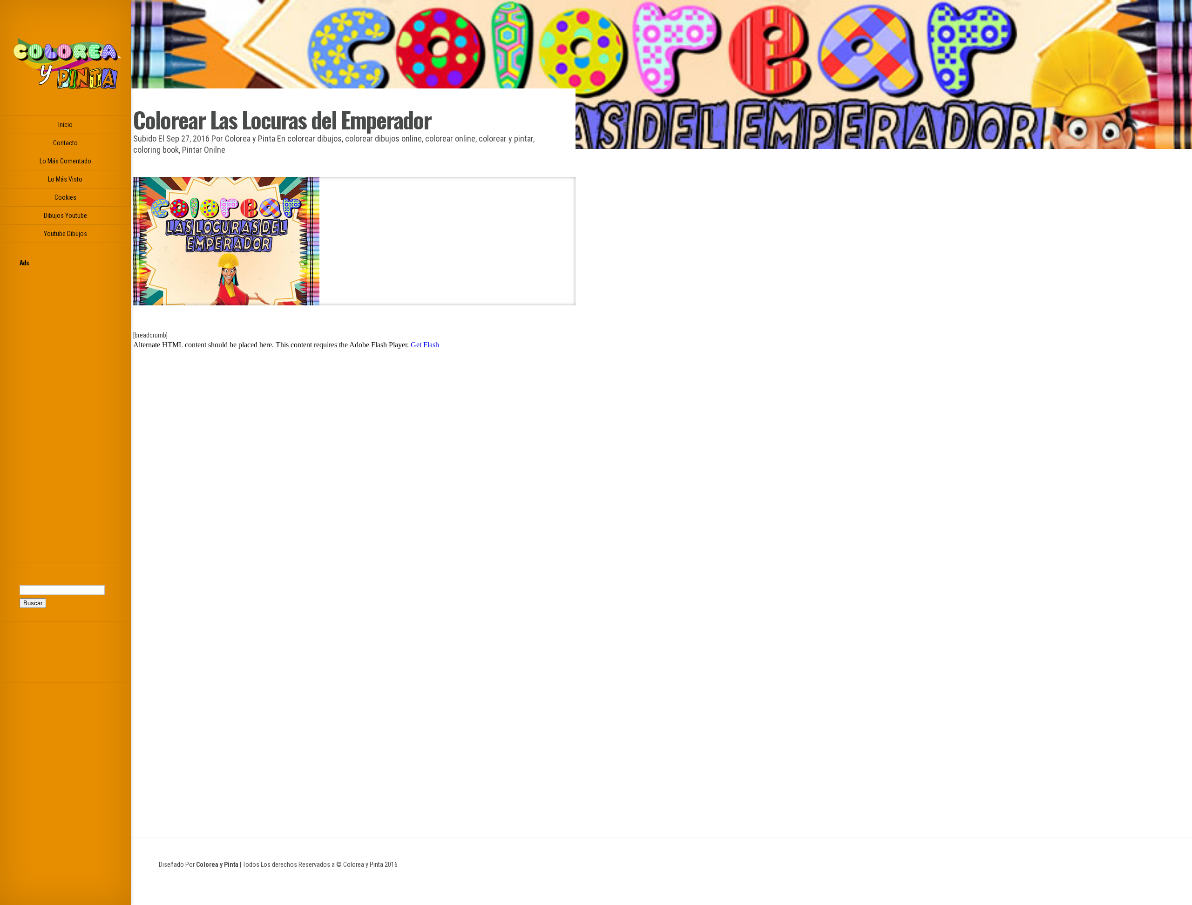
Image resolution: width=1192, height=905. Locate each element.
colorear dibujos (314, 138)
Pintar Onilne (203, 150)
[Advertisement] (65, 408)
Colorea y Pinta (250, 138)
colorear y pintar (506, 138)
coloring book (156, 150)
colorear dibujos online (383, 138)
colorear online (450, 138)
